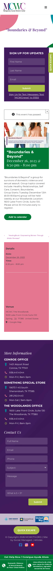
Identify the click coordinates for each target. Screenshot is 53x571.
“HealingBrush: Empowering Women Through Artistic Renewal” (25, 236)
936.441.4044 (16, 372)
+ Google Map (14, 322)
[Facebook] (20, 544)
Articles (38, 540)
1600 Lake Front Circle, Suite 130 (27, 410)
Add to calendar (18, 217)
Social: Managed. (23, 540)
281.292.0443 (16, 395)
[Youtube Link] (32, 544)
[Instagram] (26, 544)
